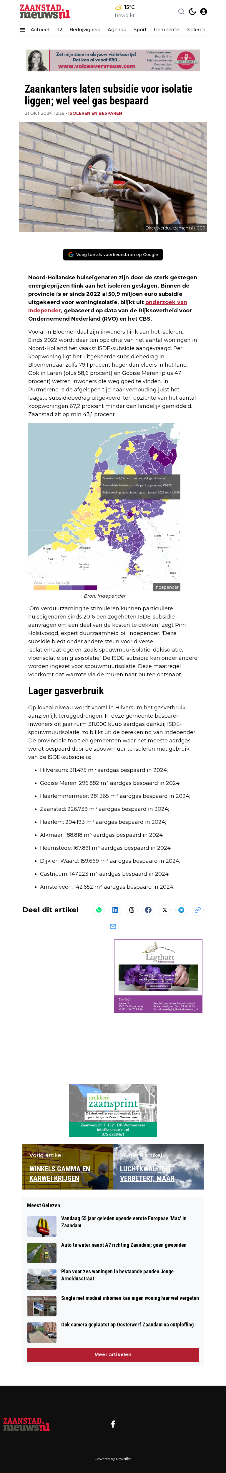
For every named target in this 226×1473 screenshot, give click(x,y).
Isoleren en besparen (95, 113)
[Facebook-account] (113, 1424)
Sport (140, 29)
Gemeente (166, 29)
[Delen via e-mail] (113, 926)
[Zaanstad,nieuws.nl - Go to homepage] (26, 1424)
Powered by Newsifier (113, 1458)
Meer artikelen (113, 1354)
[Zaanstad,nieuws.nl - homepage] (45, 11)
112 (59, 29)
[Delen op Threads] (132, 910)
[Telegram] (181, 910)
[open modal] (203, 11)
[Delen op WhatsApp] (99, 910)
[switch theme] (192, 11)
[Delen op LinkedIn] (115, 910)
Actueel (40, 29)
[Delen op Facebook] (148, 910)
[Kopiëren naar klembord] (198, 910)
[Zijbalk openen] (22, 29)
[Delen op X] (165, 910)
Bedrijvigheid (85, 29)
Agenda (117, 29)
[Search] (181, 11)
